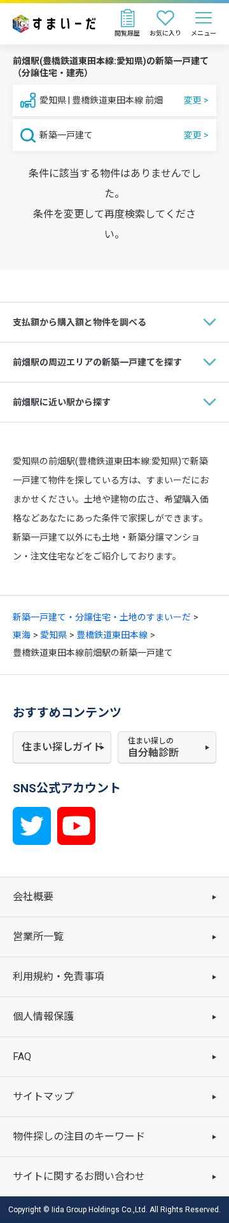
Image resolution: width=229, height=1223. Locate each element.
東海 (22, 635)
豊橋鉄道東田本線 (112, 635)
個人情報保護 (43, 1016)
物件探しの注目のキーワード (79, 1136)
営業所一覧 (38, 937)
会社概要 (33, 897)
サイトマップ (43, 1096)
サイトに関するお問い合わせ (79, 1176)
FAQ (22, 1056)
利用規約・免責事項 (58, 977)
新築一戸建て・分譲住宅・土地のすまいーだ (102, 617)
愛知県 (53, 635)
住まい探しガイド (62, 747)
